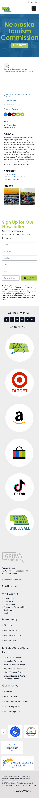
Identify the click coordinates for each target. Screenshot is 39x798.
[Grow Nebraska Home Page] (13, 557)
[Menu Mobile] (34, 8)
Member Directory (12, 630)
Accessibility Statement (11, 580)
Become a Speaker (12, 711)
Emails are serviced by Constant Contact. (14, 298)
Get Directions (11, 586)
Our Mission (9, 599)
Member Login (10, 640)
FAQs (6, 613)
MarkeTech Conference (14, 672)
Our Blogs (8, 610)
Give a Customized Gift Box (16, 701)
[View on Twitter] (10, 116)
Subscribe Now (30, 279)
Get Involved (10, 685)
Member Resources (12, 635)
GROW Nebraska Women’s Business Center (15, 677)
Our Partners (9, 604)
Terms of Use (31, 785)
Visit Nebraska (10, 174)
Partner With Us (11, 696)
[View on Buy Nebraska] (22, 116)
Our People (8, 601)
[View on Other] (18, 116)
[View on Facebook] (6, 116)
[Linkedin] (22, 319)
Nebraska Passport (12, 179)
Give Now (8, 691)
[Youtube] (32, 319)
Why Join (8, 625)
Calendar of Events (12, 657)
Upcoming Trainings (13, 661)
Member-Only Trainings (14, 665)
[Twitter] (12, 319)
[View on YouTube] (14, 116)
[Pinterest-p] (17, 319)
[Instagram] (27, 319)
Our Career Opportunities (15, 607)
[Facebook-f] (6, 319)
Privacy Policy (20, 785)
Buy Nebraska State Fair (15, 668)
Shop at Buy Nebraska (14, 706)
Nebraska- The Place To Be (15, 177)
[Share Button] (6, 65)
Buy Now (19, 45)
